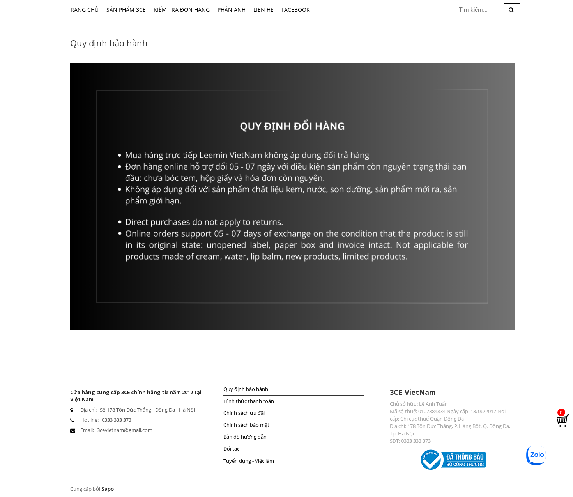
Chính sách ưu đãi (244, 412)
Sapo (107, 488)
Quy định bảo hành (245, 389)
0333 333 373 (116, 419)
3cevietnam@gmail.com (124, 429)
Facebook (295, 9)
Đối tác (231, 448)
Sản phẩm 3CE (126, 9)
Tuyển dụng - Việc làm (248, 460)
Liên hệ (263, 9)
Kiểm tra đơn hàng (182, 9)
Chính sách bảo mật (246, 424)
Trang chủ (83, 9)
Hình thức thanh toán (248, 401)
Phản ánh (232, 9)
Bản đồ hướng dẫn (245, 436)
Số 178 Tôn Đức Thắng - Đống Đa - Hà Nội (147, 409)
